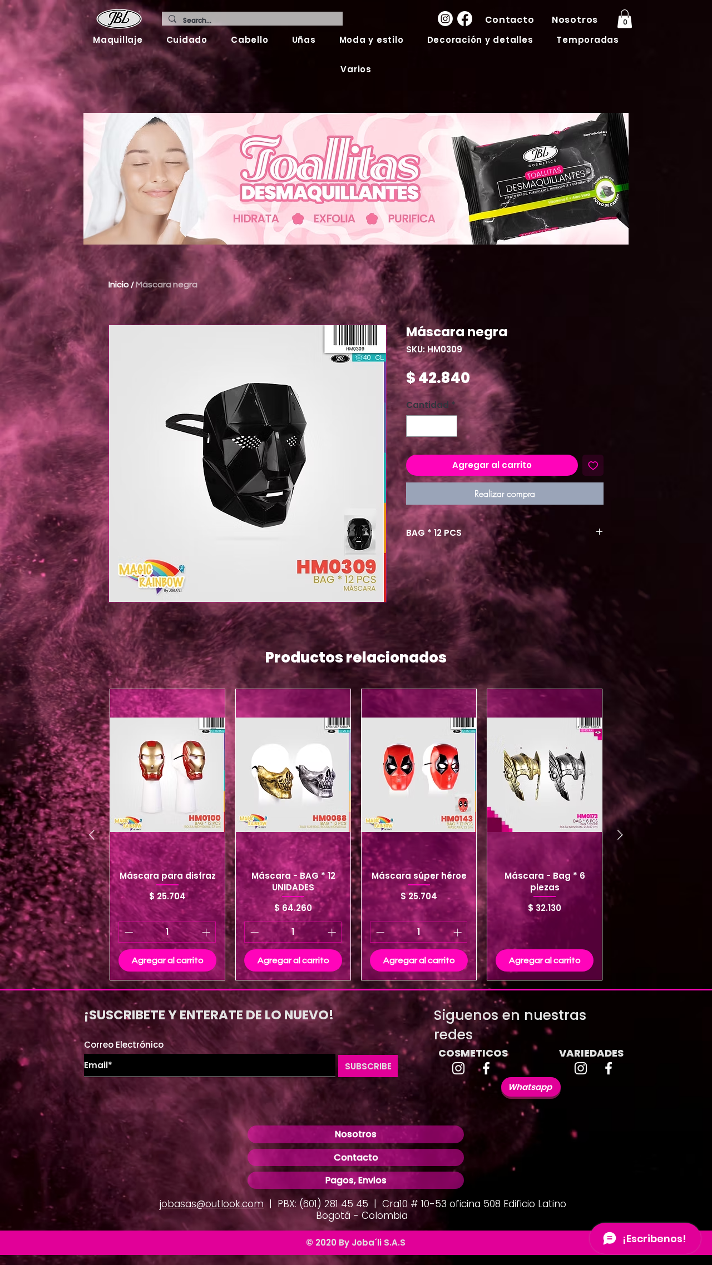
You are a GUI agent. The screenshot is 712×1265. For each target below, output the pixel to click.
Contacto (356, 1157)
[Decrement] (415, 426)
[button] (118, 40)
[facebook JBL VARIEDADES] (608, 1068)
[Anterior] (91, 834)
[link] (624, 18)
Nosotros (356, 1134)
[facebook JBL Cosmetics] (486, 1068)
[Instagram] (445, 18)
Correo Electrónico (124, 1044)
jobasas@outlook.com (212, 1204)
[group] (356, 834)
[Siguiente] (620, 834)
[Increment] (448, 426)
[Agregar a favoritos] (593, 465)
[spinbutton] (432, 426)
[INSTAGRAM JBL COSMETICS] (458, 1068)
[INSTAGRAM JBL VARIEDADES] (580, 1068)
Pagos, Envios (356, 1180)
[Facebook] (464, 18)
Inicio (118, 284)
